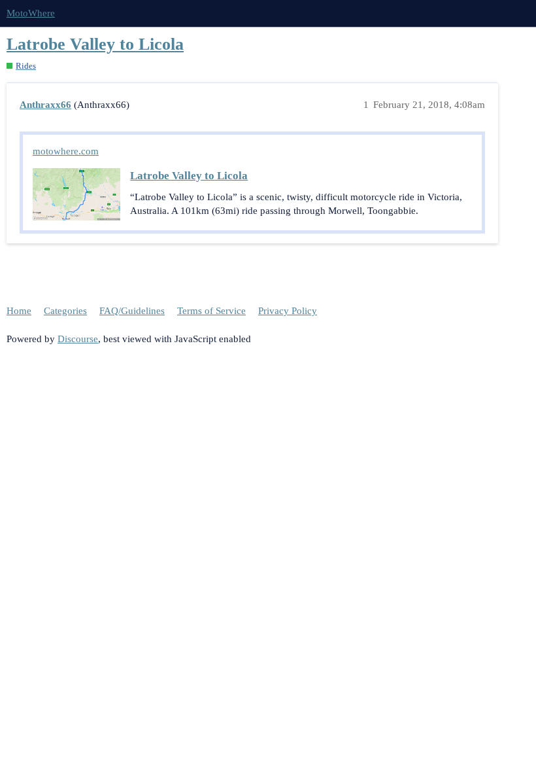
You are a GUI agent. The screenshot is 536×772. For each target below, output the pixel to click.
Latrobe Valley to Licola (95, 44)
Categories (65, 311)
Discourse (78, 339)
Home (19, 311)
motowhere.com (66, 151)
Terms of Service (211, 311)
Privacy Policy (287, 311)
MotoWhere (31, 13)
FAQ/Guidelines (132, 311)
